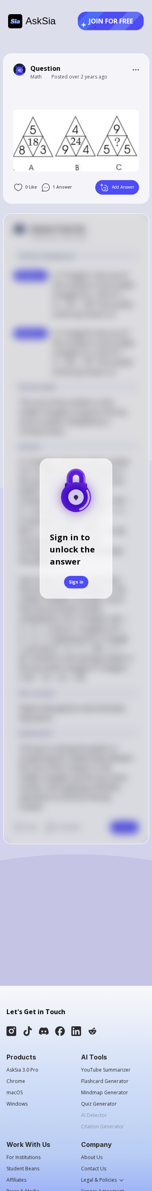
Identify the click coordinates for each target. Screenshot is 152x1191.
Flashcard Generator (104, 1081)
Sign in (76, 582)
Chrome (15, 1081)
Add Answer (123, 187)
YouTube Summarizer (106, 1070)
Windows (17, 1104)
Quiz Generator (99, 1104)
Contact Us (93, 1169)
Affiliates (16, 1180)
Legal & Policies (99, 1180)
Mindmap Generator (104, 1092)
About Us (92, 1157)
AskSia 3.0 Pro (22, 1070)
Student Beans (22, 1169)
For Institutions (23, 1157)
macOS (14, 1092)
